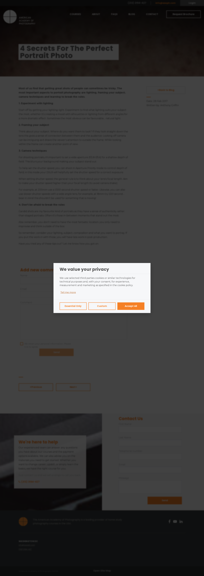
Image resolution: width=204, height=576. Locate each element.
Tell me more (68, 292)
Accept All (131, 306)
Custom (102, 306)
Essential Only (73, 306)
